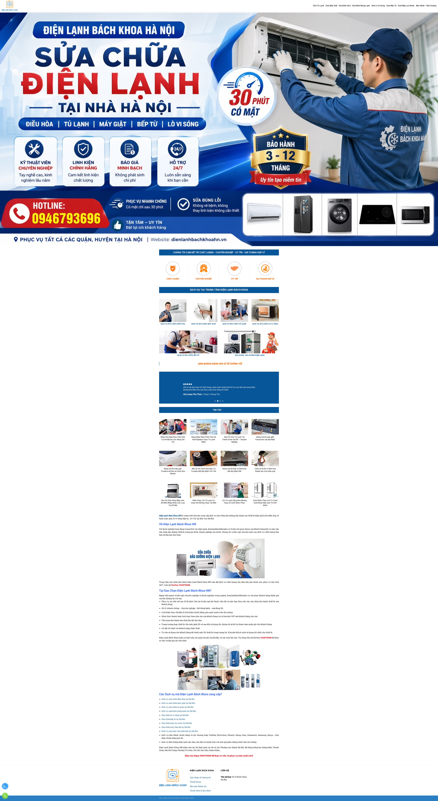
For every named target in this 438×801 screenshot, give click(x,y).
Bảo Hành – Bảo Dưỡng (426, 6)
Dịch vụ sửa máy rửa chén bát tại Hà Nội (180, 731)
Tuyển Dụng (195, 782)
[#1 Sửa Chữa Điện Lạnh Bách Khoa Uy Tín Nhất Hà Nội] (10, 5)
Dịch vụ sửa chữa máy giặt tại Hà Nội (178, 703)
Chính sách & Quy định (200, 790)
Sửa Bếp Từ (391, 6)
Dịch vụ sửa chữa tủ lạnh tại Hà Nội (178, 707)
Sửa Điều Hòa (345, 6)
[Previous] (164, 387)
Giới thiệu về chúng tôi (200, 777)
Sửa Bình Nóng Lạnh (361, 6)
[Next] (274, 387)
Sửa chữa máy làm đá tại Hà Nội (176, 727)
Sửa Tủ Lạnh (318, 6)
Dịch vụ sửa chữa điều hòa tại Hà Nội (178, 699)
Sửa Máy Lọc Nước (406, 6)
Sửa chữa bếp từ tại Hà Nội (173, 719)
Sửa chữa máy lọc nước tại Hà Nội (177, 723)
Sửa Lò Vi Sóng (378, 6)
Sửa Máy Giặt (331, 6)
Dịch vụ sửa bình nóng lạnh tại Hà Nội (179, 711)
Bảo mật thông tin (198, 786)
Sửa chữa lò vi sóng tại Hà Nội (175, 715)
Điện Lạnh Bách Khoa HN (170, 515)
